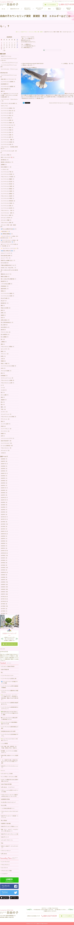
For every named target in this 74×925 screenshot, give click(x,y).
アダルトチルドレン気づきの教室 (8, 103)
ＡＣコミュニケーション (6, 378)
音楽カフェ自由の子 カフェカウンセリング (9, 846)
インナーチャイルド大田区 (6, 203)
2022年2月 (3, 512)
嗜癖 (2, 305)
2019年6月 (3, 560)
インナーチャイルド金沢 (6, 113)
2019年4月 (3, 565)
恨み (2, 404)
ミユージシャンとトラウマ (6, 438)
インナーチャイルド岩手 (6, 137)
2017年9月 (3, 603)
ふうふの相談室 (4, 743)
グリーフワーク (4, 431)
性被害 (2, 433)
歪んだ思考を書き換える (6, 322)
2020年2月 (3, 545)
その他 (2, 452)
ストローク (3, 411)
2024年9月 (3, 475)
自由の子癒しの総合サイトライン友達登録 (9, 756)
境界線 (2, 291)
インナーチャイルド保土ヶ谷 (7, 110)
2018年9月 (3, 574)
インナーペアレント (5, 428)
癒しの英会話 (4, 820)
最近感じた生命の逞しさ (6, 162)
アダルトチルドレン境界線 (6, 346)
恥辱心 (2, 356)
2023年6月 (3, 490)
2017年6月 (3, 611)
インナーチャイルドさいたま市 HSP (9, 151)
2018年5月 (3, 584)
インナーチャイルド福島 (6, 134)
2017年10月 (3, 601)
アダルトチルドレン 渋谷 (6, 210)
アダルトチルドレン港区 (6, 215)
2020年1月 (3, 548)
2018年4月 (3, 586)
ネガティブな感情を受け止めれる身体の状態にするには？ (9, 780)
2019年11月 (3, 550)
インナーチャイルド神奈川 (6, 122)
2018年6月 (3, 582)
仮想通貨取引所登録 (5, 799)
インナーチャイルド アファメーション (9, 69)
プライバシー (4, 353)
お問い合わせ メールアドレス (7, 787)
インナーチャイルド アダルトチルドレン (9, 100)
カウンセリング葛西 (5, 220)
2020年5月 (3, 543)
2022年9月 (3, 502)
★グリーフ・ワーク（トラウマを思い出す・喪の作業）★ (9, 245)
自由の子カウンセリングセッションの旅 (9, 834)
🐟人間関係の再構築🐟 (6, 233)
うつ (2, 387)
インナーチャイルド (5, 443)
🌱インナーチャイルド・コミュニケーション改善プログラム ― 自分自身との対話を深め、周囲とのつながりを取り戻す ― (9, 697)
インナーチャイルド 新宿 (6, 213)
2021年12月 (3, 516)
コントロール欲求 (4, 423)
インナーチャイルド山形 (6, 144)
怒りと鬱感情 (4, 337)
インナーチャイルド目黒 (6, 205)
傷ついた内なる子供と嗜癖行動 (7, 279)
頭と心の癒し (4, 805)
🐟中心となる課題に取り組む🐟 (7, 229)
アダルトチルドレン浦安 (6, 222)
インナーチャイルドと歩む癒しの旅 (8, 678)
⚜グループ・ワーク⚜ (5, 253)
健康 (2, 91)
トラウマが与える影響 (5, 283)
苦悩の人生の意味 (4, 308)
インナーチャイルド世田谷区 (7, 200)
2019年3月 (3, 567)
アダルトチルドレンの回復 (6, 380)
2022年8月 (3, 504)
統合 (2, 373)
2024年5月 (3, 483)
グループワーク (4, 867)
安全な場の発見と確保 (5, 255)
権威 (2, 397)
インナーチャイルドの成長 (6, 295)
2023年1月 (3, 495)
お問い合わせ (4, 853)
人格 (2, 358)
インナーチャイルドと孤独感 (7, 81)
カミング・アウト (4, 258)
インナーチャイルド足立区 (6, 181)
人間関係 (3, 341)
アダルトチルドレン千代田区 (7, 176)
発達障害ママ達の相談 (6, 823)
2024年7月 (3, 478)
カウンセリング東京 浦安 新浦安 (8, 225)
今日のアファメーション (6, 56)
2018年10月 (3, 572)
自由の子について (5, 837)
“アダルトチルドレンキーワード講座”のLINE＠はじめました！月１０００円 (9, 795)
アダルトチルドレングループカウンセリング (9, 812)
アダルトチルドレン (5, 448)
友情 (2, 310)
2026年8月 (3, 459)
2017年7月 (3, 608)
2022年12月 (3, 497)
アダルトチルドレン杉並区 (6, 196)
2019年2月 (3, 570)
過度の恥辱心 (4, 288)
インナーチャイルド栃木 (6, 127)
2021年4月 (3, 526)
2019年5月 (3, 562)
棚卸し (2, 407)
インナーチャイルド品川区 (6, 208)
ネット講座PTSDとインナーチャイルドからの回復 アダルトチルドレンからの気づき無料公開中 (9, 95)
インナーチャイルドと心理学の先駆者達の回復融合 (9, 686)
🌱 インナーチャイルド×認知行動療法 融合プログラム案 (9, 723)
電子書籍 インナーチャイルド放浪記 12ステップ (9, 751)
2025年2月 (3, 471)
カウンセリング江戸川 (5, 217)
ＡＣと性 (3, 390)
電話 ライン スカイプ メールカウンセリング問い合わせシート (9, 830)
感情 (2, 344)
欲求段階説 (3, 375)
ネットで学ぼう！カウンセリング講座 (9, 776)
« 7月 (4, 50)
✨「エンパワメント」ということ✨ (8, 248)
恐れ (2, 402)
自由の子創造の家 (4, 88)
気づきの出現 (4, 262)
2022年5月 (3, 509)
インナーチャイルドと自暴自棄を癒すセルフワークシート (9, 707)
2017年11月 (3, 599)
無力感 (2, 329)
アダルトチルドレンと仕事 (6, 382)
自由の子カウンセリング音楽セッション (9, 826)
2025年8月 (3, 466)
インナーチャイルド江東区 (6, 186)
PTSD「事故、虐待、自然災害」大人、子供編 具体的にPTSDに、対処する (9, 747)
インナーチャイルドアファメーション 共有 (9, 65)
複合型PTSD (3, 281)
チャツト (3, 770)
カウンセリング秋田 (5, 155)
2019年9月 (3, 555)
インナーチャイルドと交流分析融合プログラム (9, 735)
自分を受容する (4, 327)
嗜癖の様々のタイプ (5, 274)
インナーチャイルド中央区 (6, 174)
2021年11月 (3, 519)
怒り (2, 339)
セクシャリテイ (4, 349)
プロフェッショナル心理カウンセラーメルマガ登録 (9, 791)
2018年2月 (3, 591)
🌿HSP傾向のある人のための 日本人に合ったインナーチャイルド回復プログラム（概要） (9, 713)
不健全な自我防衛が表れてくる (7, 265)
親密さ (2, 351)
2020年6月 (3, 541)
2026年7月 (3, 461)
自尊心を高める (4, 320)
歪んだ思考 (3, 324)
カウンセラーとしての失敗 (7, 773)
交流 (2, 317)
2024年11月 (3, 473)
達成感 (2, 315)
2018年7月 (3, 579)
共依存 (2, 426)
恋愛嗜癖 (3, 164)
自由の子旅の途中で (5, 440)
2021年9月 (3, 521)
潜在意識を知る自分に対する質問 (8, 731)
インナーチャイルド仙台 (6, 132)
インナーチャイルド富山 (6, 115)
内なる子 (3, 300)
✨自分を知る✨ (4, 231)
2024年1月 (3, 485)
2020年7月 (3, 538)
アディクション (4, 419)
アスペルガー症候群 (5, 370)
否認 (2, 421)
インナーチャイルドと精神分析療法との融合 (9, 727)
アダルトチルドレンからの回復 (7, 416)
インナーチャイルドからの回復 (7, 366)
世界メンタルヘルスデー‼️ (6, 157)
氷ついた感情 (4, 395)
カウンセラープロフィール (7, 840)
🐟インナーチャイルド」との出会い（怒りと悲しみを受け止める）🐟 (9, 241)
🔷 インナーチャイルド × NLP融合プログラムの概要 (9, 682)
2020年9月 (3, 536)
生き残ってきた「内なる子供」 (7, 267)
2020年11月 (3, 531)
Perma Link (71, 104)
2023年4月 (3, 492)
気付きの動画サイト (5, 167)
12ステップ (3, 105)
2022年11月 (3, 500)
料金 (2, 843)
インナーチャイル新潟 (5, 117)
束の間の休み (4, 159)
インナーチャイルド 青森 (6, 139)
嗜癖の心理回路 (4, 276)
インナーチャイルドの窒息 (6, 293)
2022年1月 (3, 514)
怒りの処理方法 (4, 334)
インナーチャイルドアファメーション (9, 62)
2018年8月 (3, 577)
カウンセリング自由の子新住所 (7, 666)
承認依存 (3, 399)
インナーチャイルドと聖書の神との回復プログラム (9, 691)
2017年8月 (3, 606)
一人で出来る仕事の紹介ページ (7, 808)
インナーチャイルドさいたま (7, 125)
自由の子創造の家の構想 (6, 784)
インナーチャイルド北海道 (6, 142)
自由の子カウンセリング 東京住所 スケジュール (9, 816)
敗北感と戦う (4, 303)
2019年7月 (3, 558)
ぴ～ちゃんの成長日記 (5, 445)
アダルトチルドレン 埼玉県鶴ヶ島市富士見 (9, 147)
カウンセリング (4, 450)
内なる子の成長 (4, 298)
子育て (2, 409)
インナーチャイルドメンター (7, 675)
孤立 (2, 392)
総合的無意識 (4, 84)
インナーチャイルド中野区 (6, 198)
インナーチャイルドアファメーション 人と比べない (9, 59)
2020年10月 (3, 533)
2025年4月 (3, 468)
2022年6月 (3, 507)
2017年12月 (3, 596)
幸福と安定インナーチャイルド (7, 79)
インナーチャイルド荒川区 (6, 184)
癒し (2, 672)
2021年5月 (3, 524)
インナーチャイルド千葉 (6, 171)
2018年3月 (3, 589)
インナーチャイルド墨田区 (6, 188)
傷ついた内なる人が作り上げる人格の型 (9, 270)
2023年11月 (3, 487)
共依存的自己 (4, 286)
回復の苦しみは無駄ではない (7, 260)
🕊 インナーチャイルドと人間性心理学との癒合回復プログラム (9, 718)
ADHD (2, 368)
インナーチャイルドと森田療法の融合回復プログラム (9, 703)
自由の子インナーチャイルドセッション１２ (9, 766)
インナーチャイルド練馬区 (6, 193)
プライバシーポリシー (6, 850)
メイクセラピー (4, 873)
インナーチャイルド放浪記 (6, 108)
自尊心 (2, 312)
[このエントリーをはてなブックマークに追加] (23, 102)
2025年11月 (3, 463)
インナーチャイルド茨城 (6, 130)
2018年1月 (3, 594)
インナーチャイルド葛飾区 (6, 179)
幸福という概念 (4, 363)
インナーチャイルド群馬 (6, 120)
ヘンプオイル (4, 169)
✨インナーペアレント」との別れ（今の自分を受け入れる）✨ (9, 237)
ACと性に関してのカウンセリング (8, 802)
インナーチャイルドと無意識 (7, 86)
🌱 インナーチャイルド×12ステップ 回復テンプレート (9, 739)
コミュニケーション (5, 414)
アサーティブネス (4, 332)
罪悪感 (2, 361)
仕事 (2, 436)
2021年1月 (3, 529)
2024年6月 (3, 480)
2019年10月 (3, 553)
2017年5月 (3, 613)
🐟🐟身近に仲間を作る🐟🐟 (7, 250)
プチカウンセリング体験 (6, 870)
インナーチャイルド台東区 (6, 191)
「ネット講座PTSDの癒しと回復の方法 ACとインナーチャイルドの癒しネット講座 (9, 761)
